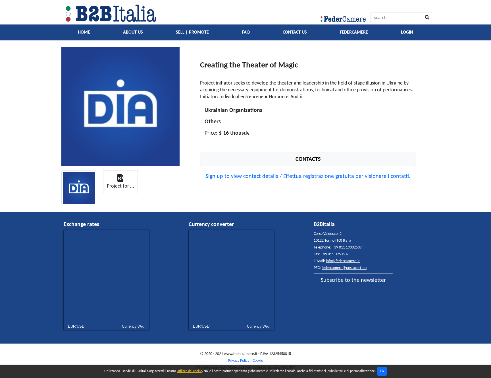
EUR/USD (76, 326)
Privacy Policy (238, 361)
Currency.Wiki (133, 326)
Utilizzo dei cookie (189, 371)
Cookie (258, 361)
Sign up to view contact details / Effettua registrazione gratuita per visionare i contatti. (308, 176)
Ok (382, 371)
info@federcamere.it (343, 261)
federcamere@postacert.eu (344, 268)
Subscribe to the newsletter (353, 280)
